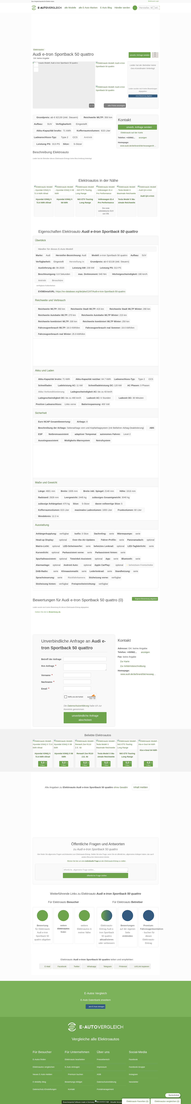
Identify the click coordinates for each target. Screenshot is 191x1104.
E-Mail (47, 966)
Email (44, 689)
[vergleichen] (36, 69)
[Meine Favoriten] (135, 8)
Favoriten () (137, 1101)
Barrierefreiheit (173, 1095)
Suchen (158, 8)
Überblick (40, 240)
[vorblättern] (89, 85)
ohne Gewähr (121, 787)
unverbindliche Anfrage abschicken (85, 717)
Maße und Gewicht (46, 482)
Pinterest (123, 966)
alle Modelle (70, 7)
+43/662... (130, 137)
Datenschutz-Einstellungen (44, 1089)
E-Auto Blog (106, 7)
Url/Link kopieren (141, 966)
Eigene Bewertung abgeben (146, 599)
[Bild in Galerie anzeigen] (111, 73)
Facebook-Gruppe (137, 1067)
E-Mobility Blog (39, 1082)
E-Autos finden (39, 1059)
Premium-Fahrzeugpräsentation (153, 183)
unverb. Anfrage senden (139, 55)
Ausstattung (42, 524)
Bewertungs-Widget (73, 1082)
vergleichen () (167, 1101)
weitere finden (63, 928)
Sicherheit (41, 412)
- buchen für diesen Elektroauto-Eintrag (149, 934)
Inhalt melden (140, 787)
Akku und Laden (44, 370)
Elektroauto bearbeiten (75, 1059)
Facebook (62, 966)
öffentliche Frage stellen (96, 875)
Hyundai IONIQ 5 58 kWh (64, 201)
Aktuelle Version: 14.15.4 (119, 1102)
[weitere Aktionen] (155, 55)
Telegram (107, 966)
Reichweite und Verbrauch (50, 300)
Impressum (102, 1067)
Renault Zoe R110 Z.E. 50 (85, 755)
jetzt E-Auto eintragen (96, 1007)
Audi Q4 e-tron (147, 196)
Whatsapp (91, 966)
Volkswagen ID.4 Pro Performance (106, 201)
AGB (99, 1074)
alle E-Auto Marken (88, 7)
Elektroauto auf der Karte (131, 132)
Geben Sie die (48, 612)
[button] (64, 85)
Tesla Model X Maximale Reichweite (126, 201)
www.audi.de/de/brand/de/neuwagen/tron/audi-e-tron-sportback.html (138, 146)
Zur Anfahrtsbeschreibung (132, 666)
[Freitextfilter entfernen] (153, 7)
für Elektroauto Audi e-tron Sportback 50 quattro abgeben (42, 932)
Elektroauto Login (153, 1)
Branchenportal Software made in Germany (78, 1102)
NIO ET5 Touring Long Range (85, 201)
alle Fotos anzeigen (116, 105)
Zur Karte (124, 661)
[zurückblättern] (38, 85)
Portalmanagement (105, 1089)
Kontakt (71, 1089)
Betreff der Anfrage (51, 659)
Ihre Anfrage (48, 666)
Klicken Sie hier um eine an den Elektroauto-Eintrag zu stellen (96, 861)
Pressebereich (103, 1059)
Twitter (77, 966)
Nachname (47, 682)
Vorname (46, 675)
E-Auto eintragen (72, 1067)
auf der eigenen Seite (127, 930)
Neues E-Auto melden (42, 1074)
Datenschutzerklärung (78, 706)
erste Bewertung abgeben (143, 96)
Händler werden (122, 7)
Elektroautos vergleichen (43, 1067)
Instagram (133, 1074)
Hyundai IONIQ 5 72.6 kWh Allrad (44, 201)
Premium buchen (75, 1074)
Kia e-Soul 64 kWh (148, 750)
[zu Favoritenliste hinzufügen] (36, 64)
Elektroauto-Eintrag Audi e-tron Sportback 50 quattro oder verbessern (107, 934)
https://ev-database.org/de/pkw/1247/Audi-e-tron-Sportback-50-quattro (90, 291)
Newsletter (133, 1082)
